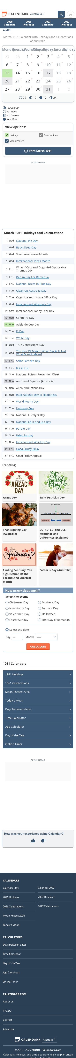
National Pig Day (27, 240)
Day (8, 637)
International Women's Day (33, 304)
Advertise (8, 1029)
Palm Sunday (24, 435)
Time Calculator (15, 718)
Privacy (7, 1011)
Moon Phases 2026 (17, 692)
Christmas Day (18, 602)
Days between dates (18, 709)
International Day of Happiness (36, 395)
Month (30, 637)
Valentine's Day (19, 614)
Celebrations (51, 135)
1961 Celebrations (17, 683)
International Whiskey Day (33, 442)
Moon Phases (17, 140)
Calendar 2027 (46, 887)
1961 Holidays (14, 674)
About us (8, 1001)
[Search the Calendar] (61, 14)
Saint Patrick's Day (28, 361)
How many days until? (22, 591)
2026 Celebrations (13, 906)
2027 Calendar (47, 23)
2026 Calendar (9, 23)
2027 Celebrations (48, 906)
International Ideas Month (33, 261)
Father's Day (50, 608)
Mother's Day (50, 602)
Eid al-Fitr (22, 367)
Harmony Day (25, 408)
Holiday (14, 135)
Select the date (19, 629)
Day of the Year (15, 735)
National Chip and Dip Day (33, 422)
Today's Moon (14, 700)
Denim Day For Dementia (32, 277)
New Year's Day (19, 608)
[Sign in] (70, 14)
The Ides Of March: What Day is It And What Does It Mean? (41, 352)
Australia (36, 14)
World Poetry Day (27, 401)
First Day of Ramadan (56, 620)
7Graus (36, 1050)
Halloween (49, 614)
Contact (7, 1020)
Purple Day (23, 428)
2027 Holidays (66, 23)
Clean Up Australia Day (31, 290)
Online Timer (13, 744)
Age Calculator (14, 726)
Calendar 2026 (11, 888)
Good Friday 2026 (27, 449)
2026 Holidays (28, 23)
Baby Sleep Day (26, 247)
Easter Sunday (18, 620)
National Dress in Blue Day (33, 284)
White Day (22, 338)
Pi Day (20, 331)
